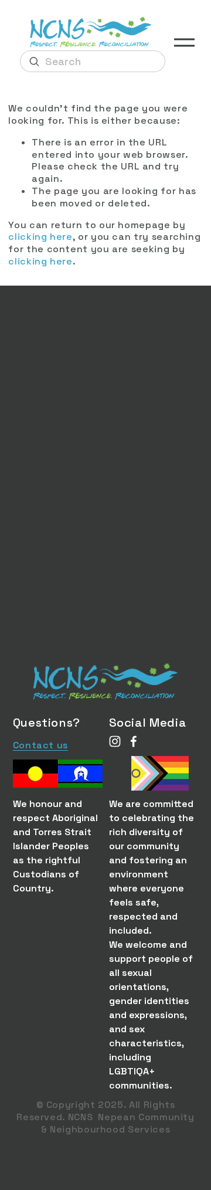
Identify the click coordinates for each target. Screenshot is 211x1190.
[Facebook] (133, 741)
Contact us (40, 745)
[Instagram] (115, 741)
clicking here (40, 236)
